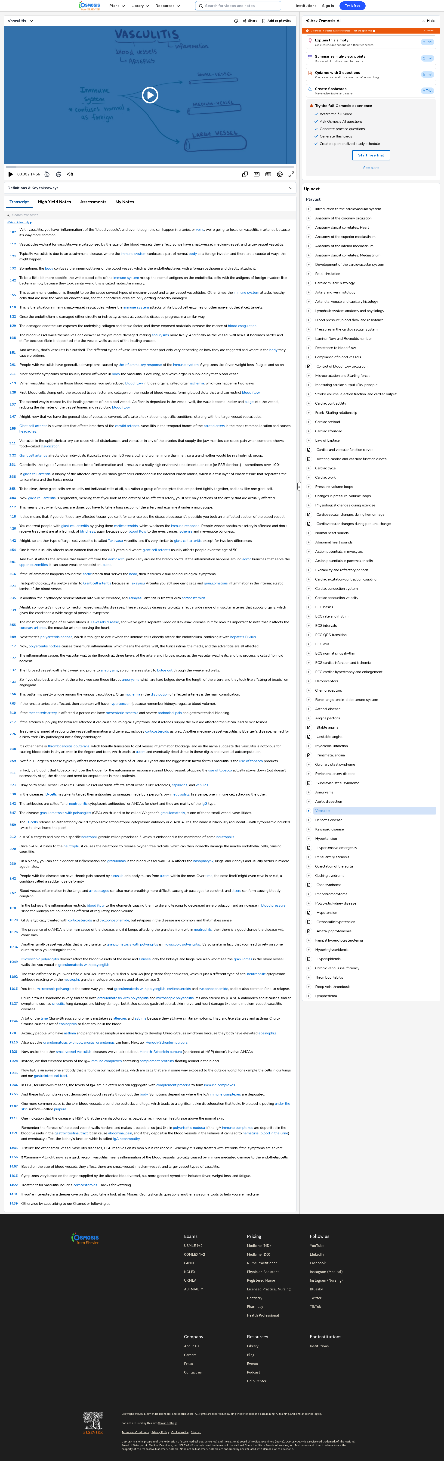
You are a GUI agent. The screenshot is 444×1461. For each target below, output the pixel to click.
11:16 (13, 988)
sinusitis (117, 875)
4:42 (12, 540)
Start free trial (371, 155)
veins (200, 229)
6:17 (12, 646)
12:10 (13, 1042)
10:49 (13, 962)
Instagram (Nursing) (326, 1280)
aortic (246, 559)
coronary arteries (32, 627)
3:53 (12, 489)
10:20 (13, 920)
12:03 (13, 1033)
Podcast (253, 1372)
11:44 (13, 1021)
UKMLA (190, 1280)
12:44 (13, 1085)
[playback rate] (280, 174)
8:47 (12, 813)
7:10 (12, 713)
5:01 (12, 562)
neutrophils (180, 794)
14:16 (13, 1176)
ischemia (197, 383)
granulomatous (216, 583)
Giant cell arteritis (33, 425)
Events (252, 1363)
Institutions (306, 5)
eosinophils (68, 1024)
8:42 (12, 803)
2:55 (12, 428)
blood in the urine (274, 1133)
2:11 (12, 374)
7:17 (12, 722)
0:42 (12, 280)
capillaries (180, 785)
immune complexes (106, 1061)
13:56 (13, 1157)
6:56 (12, 694)
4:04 (12, 498)
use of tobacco (251, 761)
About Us (191, 1346)
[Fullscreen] (291, 174)
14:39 (13, 1203)
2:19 (12, 383)
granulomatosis (172, 812)
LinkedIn (317, 1254)
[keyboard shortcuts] (268, 174)
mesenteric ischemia (122, 712)
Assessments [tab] (93, 202)
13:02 (13, 1106)
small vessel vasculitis (74, 1051)
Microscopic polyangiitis (40, 959)
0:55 (12, 295)
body (193, 253)
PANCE (189, 1263)
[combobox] (238, 6)
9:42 (12, 878)
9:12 (12, 837)
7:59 (12, 761)
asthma (140, 1018)
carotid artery (214, 425)
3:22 (12, 455)
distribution (160, 694)
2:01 (12, 364)
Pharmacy (255, 1306)
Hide (431, 21)
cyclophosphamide (114, 920)
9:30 (12, 864)
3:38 (12, 477)
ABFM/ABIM (194, 1289)
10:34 (13, 947)
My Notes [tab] (125, 202)
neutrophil (89, 837)
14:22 (13, 1185)
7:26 (12, 734)
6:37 (12, 670)
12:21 (13, 1051)
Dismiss (431, 30)
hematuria (251, 1133)
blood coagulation (242, 325)
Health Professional (263, 1315)
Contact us (193, 1372)
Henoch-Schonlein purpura (166, 1042)
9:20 (12, 849)
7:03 (12, 703)
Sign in (328, 5)
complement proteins (157, 1061)
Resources (165, 5)
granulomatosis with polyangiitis (65, 812)
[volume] (70, 174)
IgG (204, 803)
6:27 (12, 658)
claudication (50, 446)
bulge (249, 401)
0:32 (12, 268)
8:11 (12, 773)
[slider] (89, 174)
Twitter (315, 1298)
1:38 (12, 338)
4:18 (12, 516)
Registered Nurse (261, 1280)
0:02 (12, 232)
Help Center (256, 1381)
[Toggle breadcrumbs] (31, 21)
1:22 (12, 316)
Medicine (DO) (258, 1254)
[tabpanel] (150, 710)
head (133, 574)
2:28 (12, 392)
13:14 (13, 1118)
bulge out (165, 670)
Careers (190, 1354)
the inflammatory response (140, 364)
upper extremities (33, 564)
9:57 (12, 893)
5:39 (12, 610)
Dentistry (254, 1298)
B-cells (51, 794)
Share (252, 21)
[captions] (257, 174)
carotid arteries (127, 425)
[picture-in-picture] (245, 174)
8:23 (12, 785)
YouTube (317, 1245)
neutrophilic (78, 803)
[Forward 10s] (58, 174)
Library (138, 5)
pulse (107, 564)
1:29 (12, 326)
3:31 (12, 464)
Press (188, 1363)
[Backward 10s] (47, 174)
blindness (87, 531)
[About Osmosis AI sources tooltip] (374, 31)
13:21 (13, 1133)
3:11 (12, 443)
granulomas (116, 861)
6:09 (12, 637)
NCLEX (189, 1271)
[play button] (10, 174)
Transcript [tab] (19, 202)
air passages (99, 890)
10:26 (13, 932)
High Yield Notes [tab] (54, 202)
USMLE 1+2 (193, 1245)
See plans (371, 167)
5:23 (12, 586)
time (209, 875)
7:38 (12, 749)
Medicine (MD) (259, 1245)
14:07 (13, 1166)
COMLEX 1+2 (194, 1254)
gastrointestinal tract (50, 1075)
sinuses (145, 959)
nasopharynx (203, 861)
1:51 (12, 352)
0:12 (12, 244)
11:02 (13, 976)
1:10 (12, 307)
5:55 (12, 625)
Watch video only (18, 222)
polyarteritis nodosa (56, 637)
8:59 (12, 825)
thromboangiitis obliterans (68, 746)
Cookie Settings (167, 1423)
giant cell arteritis (37, 474)
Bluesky (316, 1289)
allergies (120, 1018)
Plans (114, 5)
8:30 (12, 794)
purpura (60, 1109)
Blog (250, 1354)
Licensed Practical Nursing (268, 1289)
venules (202, 785)
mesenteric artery (43, 712)
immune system (133, 253)
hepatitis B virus (243, 637)
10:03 (13, 908)
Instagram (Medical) (326, 1271)
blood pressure (273, 905)
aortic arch (116, 559)
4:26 (12, 528)
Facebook (318, 1263)
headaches (28, 431)
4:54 (12, 550)
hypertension (120, 703)
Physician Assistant (263, 1271)
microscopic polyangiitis (181, 944)
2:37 (12, 404)
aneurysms (160, 335)
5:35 (12, 598)
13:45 (13, 1148)
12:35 (13, 1073)
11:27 (13, 1003)
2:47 (12, 416)
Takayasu (115, 540)
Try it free (352, 5)
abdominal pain (170, 712)
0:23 (12, 256)
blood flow (134, 383)
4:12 (12, 507)
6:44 (12, 682)
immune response (185, 525)
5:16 (12, 574)
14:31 (13, 1194)
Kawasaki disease (104, 622)
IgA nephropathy (126, 1138)
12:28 (13, 1061)
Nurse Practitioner (262, 1263)
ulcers (140, 751)
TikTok (315, 1306)
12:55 (13, 1094)
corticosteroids (126, 525)
